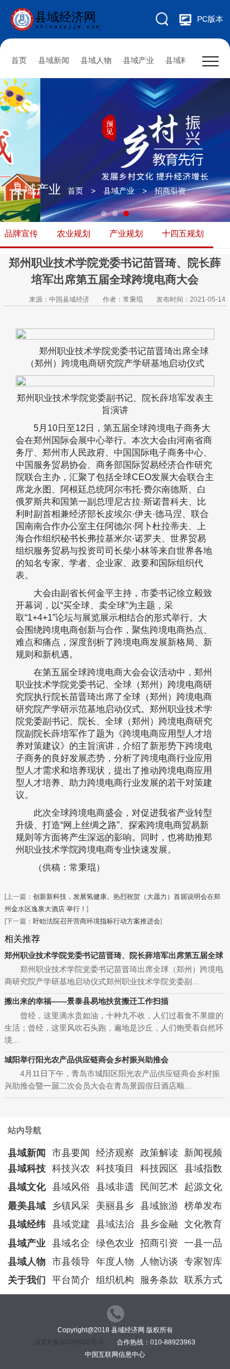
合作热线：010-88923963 (156, 1342)
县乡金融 (159, 1224)
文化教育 (203, 1224)
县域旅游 (159, 1206)
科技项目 (115, 1168)
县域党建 (71, 1224)
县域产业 (138, 60)
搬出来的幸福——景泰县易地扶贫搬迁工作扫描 (86, 1000)
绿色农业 (115, 1243)
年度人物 (115, 1261)
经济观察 (115, 1153)
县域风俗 (71, 1187)
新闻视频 (203, 1153)
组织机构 (115, 1280)
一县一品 (203, 1243)
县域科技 (181, 60)
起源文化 (203, 1187)
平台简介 (71, 1280)
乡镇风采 (71, 1206)
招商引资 (170, 190)
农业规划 (73, 233)
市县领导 (71, 1261)
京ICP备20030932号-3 (69, 1342)
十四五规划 (183, 233)
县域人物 (96, 60)
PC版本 (210, 18)
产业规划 (126, 233)
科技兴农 (71, 1168)
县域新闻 (53, 60)
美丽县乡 (115, 1206)
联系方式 (203, 1280)
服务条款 (159, 1280)
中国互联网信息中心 (115, 1354)
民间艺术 (159, 1187)
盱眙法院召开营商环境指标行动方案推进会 (96, 921)
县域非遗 (115, 1187)
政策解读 (159, 1153)
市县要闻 (71, 1153)
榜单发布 (203, 1206)
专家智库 (203, 1261)
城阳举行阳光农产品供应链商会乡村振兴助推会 (86, 1059)
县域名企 (71, 1243)
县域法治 (115, 1224)
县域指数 (203, 1168)
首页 (19, 60)
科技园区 (159, 1168)
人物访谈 (159, 1261)
